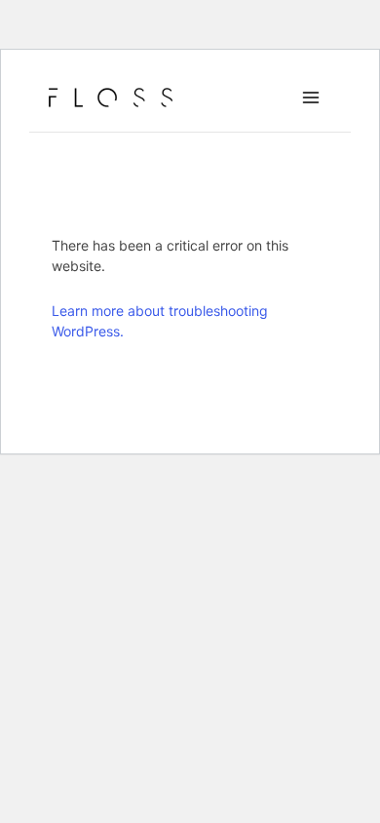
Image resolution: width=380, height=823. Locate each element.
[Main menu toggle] (310, 97)
